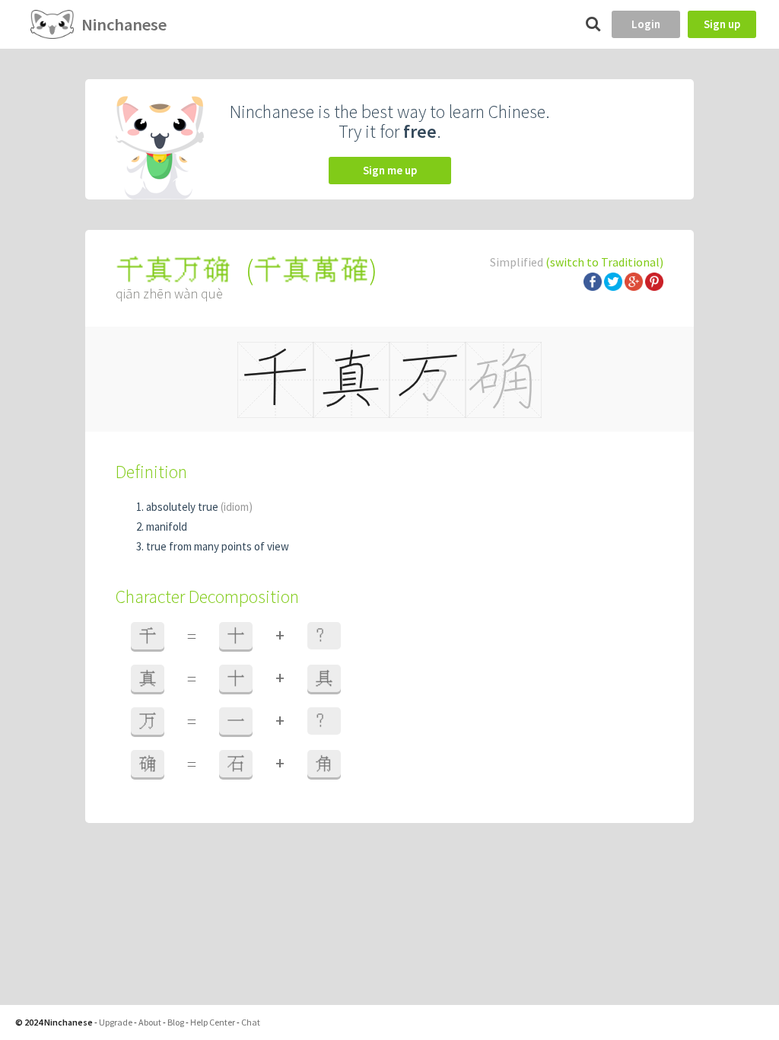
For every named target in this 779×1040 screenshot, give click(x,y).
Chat (250, 1022)
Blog (175, 1022)
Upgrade (115, 1022)
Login (645, 24)
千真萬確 (311, 270)
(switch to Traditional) (604, 262)
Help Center (212, 1022)
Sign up (722, 24)
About (149, 1022)
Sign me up (390, 170)
